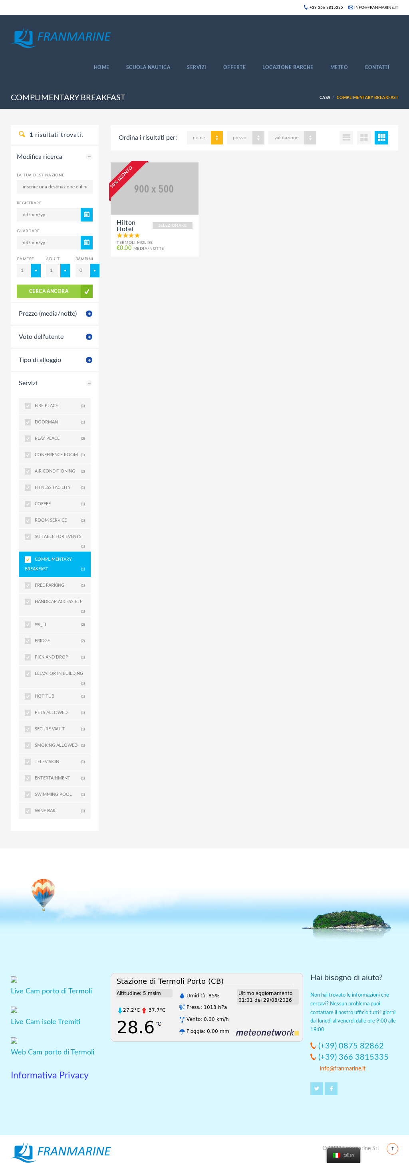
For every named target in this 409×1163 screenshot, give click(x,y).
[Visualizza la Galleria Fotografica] (155, 188)
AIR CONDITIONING (60, 471)
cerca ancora (49, 291)
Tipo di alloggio (40, 360)
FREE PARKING (60, 585)
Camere (25, 259)
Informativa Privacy (50, 1075)
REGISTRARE (29, 203)
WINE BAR (60, 811)
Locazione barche (288, 67)
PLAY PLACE (60, 438)
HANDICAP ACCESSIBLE (60, 604)
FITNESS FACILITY (60, 487)
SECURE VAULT (60, 729)
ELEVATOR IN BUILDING (60, 676)
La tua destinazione (41, 175)
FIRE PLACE (60, 405)
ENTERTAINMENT (60, 778)
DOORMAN (60, 422)
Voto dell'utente (41, 337)
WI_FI (60, 624)
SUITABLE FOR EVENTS (60, 539)
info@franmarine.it (375, 8)
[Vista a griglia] (364, 137)
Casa (325, 98)
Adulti (53, 259)
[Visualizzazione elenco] (346, 137)
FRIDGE (60, 641)
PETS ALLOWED (60, 712)
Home (101, 67)
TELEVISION (60, 762)
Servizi (196, 67)
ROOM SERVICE (60, 520)
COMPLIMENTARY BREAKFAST (55, 564)
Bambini (84, 259)
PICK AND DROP (60, 657)
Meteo (339, 67)
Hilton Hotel (126, 226)
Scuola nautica (148, 67)
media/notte (140, 248)
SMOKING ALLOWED (60, 745)
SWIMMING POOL (60, 794)
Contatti (377, 67)
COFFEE (60, 504)
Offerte (234, 67)
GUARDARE (28, 231)
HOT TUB (60, 696)
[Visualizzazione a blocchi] (381, 137)
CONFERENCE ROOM (60, 455)
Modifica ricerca (39, 157)
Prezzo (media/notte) (48, 314)
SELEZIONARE (173, 225)
